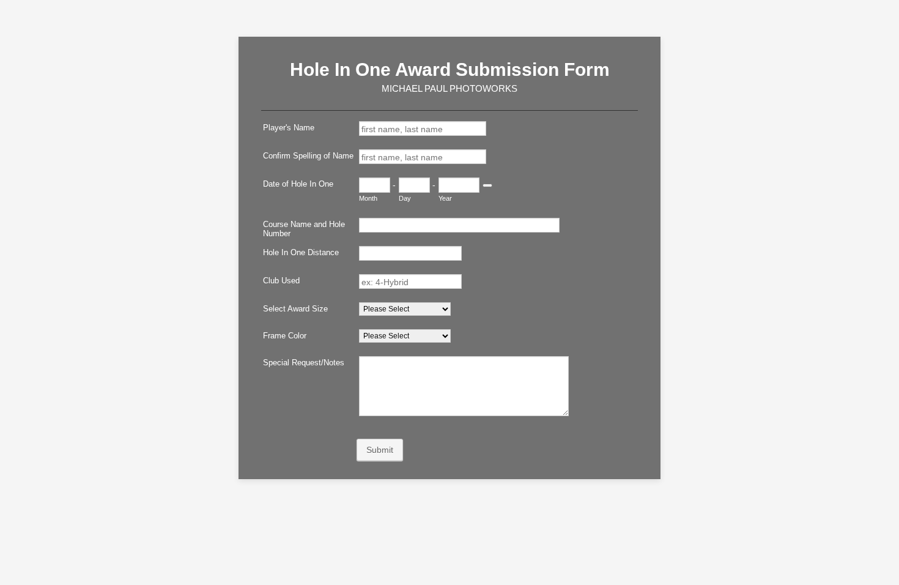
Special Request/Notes (303, 362)
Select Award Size (295, 308)
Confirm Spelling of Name (308, 155)
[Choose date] (487, 185)
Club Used (281, 280)
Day (405, 198)
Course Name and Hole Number (304, 229)
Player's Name (288, 127)
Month (368, 198)
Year (445, 198)
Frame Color (284, 335)
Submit (379, 450)
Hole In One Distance (301, 252)
